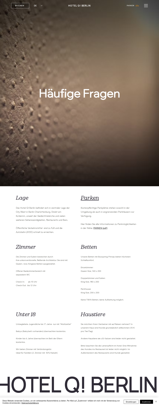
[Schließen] (156, 402)
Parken (90, 197)
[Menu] (146, 5)
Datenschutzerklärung (30, 403)
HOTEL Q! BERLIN (79, 5)
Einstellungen (131, 402)
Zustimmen (146, 402)
